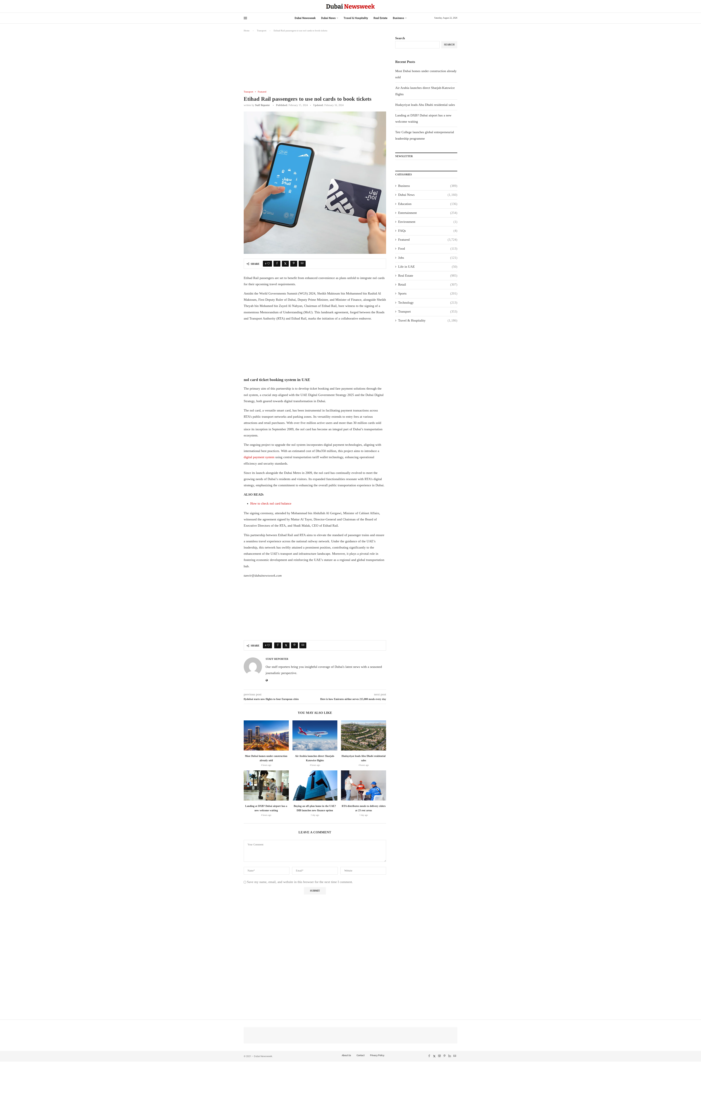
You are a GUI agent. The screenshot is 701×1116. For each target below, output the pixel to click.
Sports (427, 293)
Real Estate (380, 18)
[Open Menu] (245, 18)
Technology (427, 302)
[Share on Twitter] (285, 264)
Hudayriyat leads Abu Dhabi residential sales (425, 105)
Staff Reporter (262, 105)
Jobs (427, 257)
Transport (261, 30)
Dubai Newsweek (305, 18)
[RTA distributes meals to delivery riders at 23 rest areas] (363, 785)
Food (427, 248)
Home (247, 30)
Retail (427, 284)
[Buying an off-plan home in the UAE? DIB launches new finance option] (315, 785)
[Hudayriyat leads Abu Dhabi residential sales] (363, 735)
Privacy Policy (377, 1055)
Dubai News (328, 18)
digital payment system (259, 457)
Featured (427, 239)
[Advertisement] (315, 63)
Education (427, 204)
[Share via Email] (302, 264)
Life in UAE (427, 266)
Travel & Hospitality (356, 18)
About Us (346, 1055)
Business (398, 18)
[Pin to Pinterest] (293, 264)
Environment (427, 222)
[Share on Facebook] (276, 264)
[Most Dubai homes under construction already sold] (266, 735)
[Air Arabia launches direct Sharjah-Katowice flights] (315, 735)
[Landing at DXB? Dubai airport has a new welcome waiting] (266, 785)
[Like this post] (268, 264)
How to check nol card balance (270, 503)
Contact (361, 1055)
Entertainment (427, 213)
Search (400, 38)
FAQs (427, 230)
